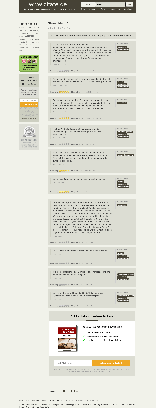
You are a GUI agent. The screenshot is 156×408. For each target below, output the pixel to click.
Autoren (104, 9)
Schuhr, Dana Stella (60, 138)
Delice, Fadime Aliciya (61, 112)
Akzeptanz (122, 132)
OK (129, 4)
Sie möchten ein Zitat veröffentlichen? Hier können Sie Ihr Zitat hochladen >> (92, 35)
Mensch (120, 82)
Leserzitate (115, 9)
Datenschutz (89, 400)
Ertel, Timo (57, 254)
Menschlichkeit (123, 49)
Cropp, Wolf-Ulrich (59, 64)
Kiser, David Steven (60, 85)
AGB (97, 400)
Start (83, 9)
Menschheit (122, 47)
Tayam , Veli (57, 236)
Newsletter (128, 9)
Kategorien (93, 9)
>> (77, 391)
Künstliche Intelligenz (126, 274)
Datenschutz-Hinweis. (29, 118)
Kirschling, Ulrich (59, 182)
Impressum (79, 400)
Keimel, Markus (58, 164)
